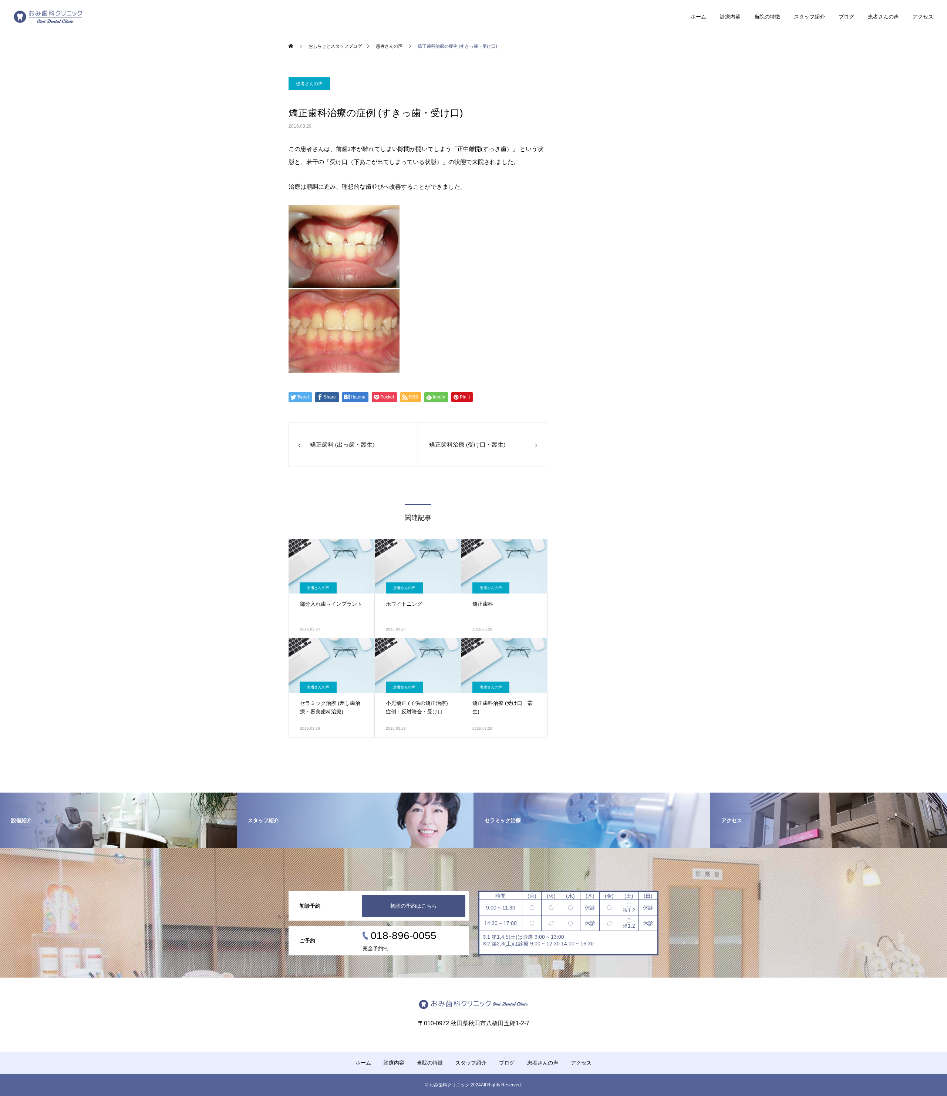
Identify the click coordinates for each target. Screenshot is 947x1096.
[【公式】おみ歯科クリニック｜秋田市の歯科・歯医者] (48, 16)
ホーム (698, 17)
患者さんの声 (883, 17)
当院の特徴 (767, 17)
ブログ (846, 17)
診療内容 (730, 17)
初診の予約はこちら (413, 906)
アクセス (923, 17)
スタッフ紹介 (809, 17)
